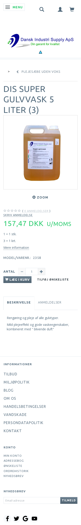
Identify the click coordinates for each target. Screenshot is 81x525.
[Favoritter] (51, 8)
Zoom (42, 197)
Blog (9, 390)
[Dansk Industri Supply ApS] (40, 34)
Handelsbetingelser (25, 406)
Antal (9, 271)
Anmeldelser (49, 302)
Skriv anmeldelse (18, 215)
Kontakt (13, 431)
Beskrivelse (19, 302)
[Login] (60, 9)
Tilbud (10, 374)
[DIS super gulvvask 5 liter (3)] (40, 152)
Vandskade (15, 415)
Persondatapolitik (23, 423)
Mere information (16, 247)
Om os (10, 398)
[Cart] (72, 9)
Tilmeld (69, 500)
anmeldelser (36, 210)
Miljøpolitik (17, 382)
